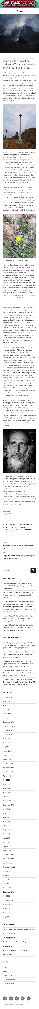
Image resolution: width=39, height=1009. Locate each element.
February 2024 (8, 797)
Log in (5, 971)
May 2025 (6, 747)
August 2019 (7, 904)
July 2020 (6, 896)
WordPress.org (8, 983)
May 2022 (6, 838)
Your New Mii (7, 954)
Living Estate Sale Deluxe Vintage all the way (18, 929)
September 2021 (9, 867)
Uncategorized (29, 524)
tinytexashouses (26, 58)
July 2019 (6, 908)
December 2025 (9, 722)
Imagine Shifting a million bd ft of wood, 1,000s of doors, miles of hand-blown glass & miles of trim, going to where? (19, 645)
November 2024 (9, 768)
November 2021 (8, 859)
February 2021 (8, 884)
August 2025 (7, 734)
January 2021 (7, 888)
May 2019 (6, 917)
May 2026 (6, 705)
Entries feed (7, 975)
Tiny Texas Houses (17, 3)
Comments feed (9, 979)
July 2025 (6, 739)
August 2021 (7, 871)
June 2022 (6, 834)
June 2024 (6, 784)
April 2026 (6, 710)
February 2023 (8, 826)
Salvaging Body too (9, 938)
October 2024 (8, 772)
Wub (15, 531)
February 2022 (8, 846)
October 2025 (8, 730)
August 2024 (7, 776)
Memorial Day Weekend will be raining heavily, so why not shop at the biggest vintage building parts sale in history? (19, 627)
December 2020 (9, 892)
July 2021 (6, 875)
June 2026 (6, 701)
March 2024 (7, 792)
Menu (20, 11)
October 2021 (8, 863)
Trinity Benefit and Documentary (14, 942)
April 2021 (6, 879)
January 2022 (7, 851)
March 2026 (7, 714)
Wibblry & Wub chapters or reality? (15, 950)
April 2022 (6, 842)
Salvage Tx (10, 529)
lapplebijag (7, 643)
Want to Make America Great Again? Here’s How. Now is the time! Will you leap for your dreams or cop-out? (18, 663)
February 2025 (8, 755)
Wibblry (9, 531)
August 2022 (7, 830)
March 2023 (7, 821)
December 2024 (9, 763)
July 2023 (6, 809)
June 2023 (6, 813)
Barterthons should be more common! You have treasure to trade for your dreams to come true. (19, 654)
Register (6, 967)
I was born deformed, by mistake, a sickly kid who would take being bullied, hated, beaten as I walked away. (19, 585)
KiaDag (5, 661)
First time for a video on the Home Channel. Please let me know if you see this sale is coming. (18, 595)
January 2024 (7, 801)
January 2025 (7, 759)
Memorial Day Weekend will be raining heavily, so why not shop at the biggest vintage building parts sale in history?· (19, 618)
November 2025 (9, 726)
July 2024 (6, 780)
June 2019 (6, 913)
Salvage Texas (24, 527)
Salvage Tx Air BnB (23, 529)
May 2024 (6, 788)
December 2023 (9, 805)
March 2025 (7, 751)
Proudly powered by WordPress (13, 1004)
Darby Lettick (12, 527)
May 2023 (6, 817)
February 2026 (8, 718)
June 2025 (6, 743)
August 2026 (7, 697)
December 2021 (8, 855)
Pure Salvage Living (14, 524)
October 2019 (8, 900)
